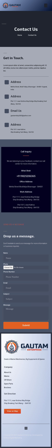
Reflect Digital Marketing (13, 438)
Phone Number (9, 272)
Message (6, 305)
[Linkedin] (26, 428)
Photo (5, 264)
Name (5, 253)
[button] (45, 5)
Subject (6, 294)
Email (5, 283)
